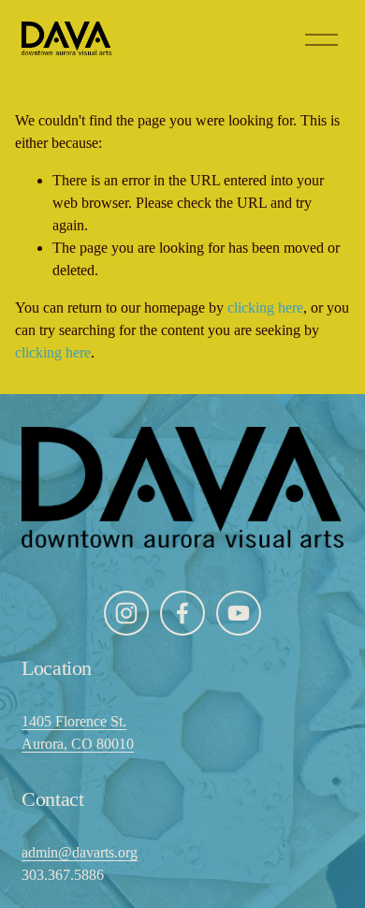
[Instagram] (126, 613)
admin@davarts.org (80, 852)
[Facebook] (182, 613)
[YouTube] (238, 613)
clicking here (265, 307)
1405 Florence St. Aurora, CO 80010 (78, 732)
